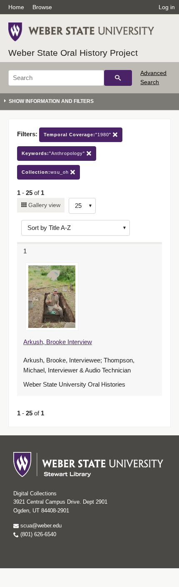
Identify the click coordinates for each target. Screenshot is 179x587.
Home (16, 7)
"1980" (78, 134)
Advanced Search (153, 77)
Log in (167, 7)
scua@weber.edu (40, 525)
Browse (42, 7)
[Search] (118, 78)
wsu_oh (46, 172)
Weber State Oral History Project (73, 52)
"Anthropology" (54, 153)
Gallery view (43, 205)
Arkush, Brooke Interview (57, 341)
